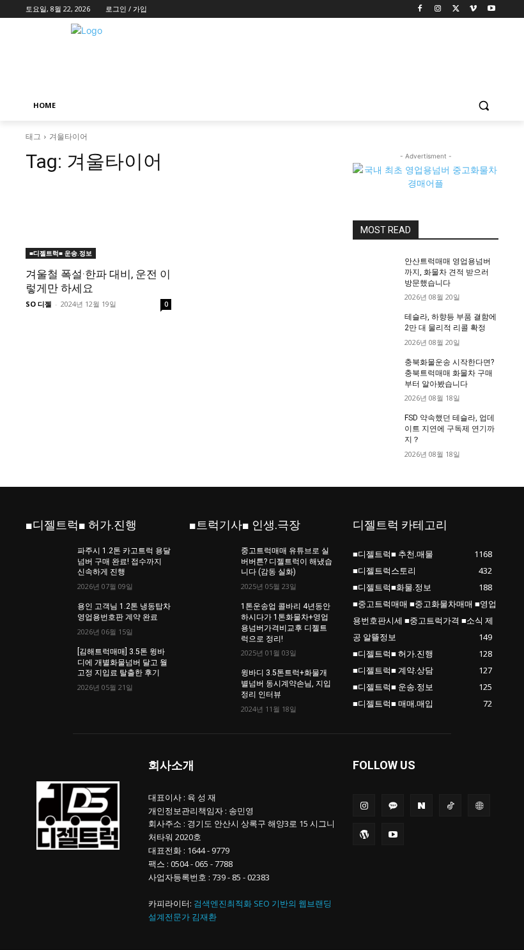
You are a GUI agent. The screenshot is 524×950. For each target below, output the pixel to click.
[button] (483, 106)
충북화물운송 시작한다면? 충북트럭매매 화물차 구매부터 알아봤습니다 (449, 373)
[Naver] (421, 805)
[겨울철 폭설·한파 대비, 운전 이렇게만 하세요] (98, 222)
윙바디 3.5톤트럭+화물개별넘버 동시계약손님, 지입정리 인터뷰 (286, 683)
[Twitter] (456, 9)
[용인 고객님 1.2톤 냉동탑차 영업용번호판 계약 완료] (47, 616)
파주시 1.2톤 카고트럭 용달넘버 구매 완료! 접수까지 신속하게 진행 (124, 561)
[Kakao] (392, 805)
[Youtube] (491, 9)
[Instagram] (438, 9)
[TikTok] (450, 805)
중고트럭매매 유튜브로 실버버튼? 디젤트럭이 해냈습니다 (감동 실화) (286, 561)
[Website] (479, 805)
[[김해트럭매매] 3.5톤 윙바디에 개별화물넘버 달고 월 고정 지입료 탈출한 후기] (47, 662)
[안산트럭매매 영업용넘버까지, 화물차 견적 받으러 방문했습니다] (374, 271)
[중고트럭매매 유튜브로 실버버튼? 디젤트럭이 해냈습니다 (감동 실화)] (211, 561)
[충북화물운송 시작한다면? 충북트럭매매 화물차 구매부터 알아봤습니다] (374, 372)
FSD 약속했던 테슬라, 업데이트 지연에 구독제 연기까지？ (450, 428)
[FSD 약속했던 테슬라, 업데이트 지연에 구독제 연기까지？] (374, 428)
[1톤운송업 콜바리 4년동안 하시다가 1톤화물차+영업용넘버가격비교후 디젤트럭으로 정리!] (211, 616)
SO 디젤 (39, 304)
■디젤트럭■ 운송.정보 (60, 253)
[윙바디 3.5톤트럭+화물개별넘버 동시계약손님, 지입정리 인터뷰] (211, 683)
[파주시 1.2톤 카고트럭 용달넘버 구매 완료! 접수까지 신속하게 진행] (47, 561)
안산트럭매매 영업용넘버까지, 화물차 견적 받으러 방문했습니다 (448, 272)
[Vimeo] (473, 9)
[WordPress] (364, 834)
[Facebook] (420, 9)
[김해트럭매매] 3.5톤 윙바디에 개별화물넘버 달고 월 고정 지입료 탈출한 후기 (122, 662)
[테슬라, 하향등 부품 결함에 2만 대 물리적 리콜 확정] (374, 327)
